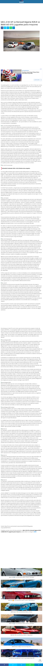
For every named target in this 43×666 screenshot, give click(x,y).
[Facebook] (2, 28)
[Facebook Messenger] (5, 28)
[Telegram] (13, 28)
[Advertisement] (21, 12)
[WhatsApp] (10, 28)
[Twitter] (8, 28)
